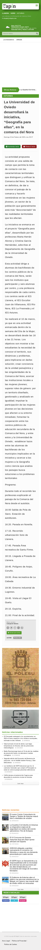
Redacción (17, 638)
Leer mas (20, 783)
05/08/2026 (14, 833)
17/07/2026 (14, 844)
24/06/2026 (14, 856)
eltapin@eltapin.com (10, 18)
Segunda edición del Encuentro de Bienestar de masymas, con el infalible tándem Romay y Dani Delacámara (20, 760)
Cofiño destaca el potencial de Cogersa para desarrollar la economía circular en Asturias (18, 777)
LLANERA (5, 13)
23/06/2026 (14, 873)
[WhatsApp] (8, 628)
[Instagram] (18, 628)
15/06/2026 (14, 886)
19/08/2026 (14, 821)
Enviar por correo (14, 632)
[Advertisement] (20, 64)
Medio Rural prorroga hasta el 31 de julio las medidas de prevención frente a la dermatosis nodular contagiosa (21, 753)
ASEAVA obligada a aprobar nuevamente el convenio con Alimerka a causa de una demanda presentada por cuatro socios (24, 851)
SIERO (13, 13)
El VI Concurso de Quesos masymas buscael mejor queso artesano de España (22, 839)
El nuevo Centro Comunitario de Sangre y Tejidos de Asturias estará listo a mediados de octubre (24, 816)
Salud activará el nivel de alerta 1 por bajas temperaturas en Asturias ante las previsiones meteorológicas (19, 746)
